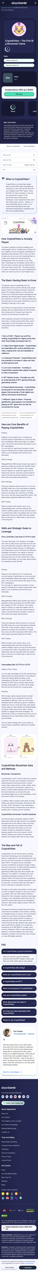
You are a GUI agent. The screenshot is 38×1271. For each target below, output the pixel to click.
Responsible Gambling (9, 1142)
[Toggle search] (35, 3)
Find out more (29, 1263)
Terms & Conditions (8, 1153)
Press (3, 1170)
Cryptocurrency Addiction (10, 1145)
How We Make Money (9, 1174)
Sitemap (4, 1181)
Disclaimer (5, 1149)
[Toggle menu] (3, 3)
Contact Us (5, 1132)
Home (3, 7)
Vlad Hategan (18, 1031)
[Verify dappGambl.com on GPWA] (30, 1210)
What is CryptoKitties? (13, 146)
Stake (15, 79)
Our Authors (5, 1117)
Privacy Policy (6, 1157)
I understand (28, 1267)
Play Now (19, 94)
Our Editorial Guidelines (9, 1125)
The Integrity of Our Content (11, 1121)
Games (9, 7)
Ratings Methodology (8, 1128)
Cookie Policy (6, 1160)
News (3, 1185)
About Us (4, 1113)
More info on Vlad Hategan (11, 1072)
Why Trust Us (6, 1177)
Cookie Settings (9, 1267)
